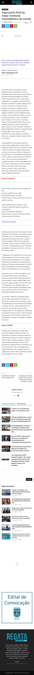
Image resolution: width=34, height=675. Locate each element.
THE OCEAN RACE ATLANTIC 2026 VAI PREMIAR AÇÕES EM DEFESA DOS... (21, 500)
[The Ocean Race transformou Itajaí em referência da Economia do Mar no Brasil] (6, 449)
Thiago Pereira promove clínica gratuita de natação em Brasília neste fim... (21, 535)
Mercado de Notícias (4, 450)
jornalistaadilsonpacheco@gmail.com (17, 663)
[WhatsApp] (15, 26)
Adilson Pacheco (8, 22)
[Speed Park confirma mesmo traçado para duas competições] (6, 519)
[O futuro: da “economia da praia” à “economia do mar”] (6, 411)
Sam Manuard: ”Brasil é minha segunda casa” (8, 376)
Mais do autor (21, 403)
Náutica (4, 413)
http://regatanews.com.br (17, 392)
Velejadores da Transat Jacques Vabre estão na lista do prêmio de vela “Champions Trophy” (25, 378)
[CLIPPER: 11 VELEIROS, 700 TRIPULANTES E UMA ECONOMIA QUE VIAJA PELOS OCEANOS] (6, 492)
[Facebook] (3, 26)
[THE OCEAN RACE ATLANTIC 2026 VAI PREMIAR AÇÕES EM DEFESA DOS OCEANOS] (6, 501)
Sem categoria (9, 6)
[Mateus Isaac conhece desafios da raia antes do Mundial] (6, 510)
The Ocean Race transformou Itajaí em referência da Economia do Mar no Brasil (21, 449)
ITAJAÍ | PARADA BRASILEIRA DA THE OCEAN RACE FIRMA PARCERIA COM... (22, 526)
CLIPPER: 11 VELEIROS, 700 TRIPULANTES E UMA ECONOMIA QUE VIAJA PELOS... (21, 491)
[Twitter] (7, 26)
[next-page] (6, 470)
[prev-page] (3, 470)
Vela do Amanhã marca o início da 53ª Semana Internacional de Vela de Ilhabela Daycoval (21, 419)
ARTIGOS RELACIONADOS (8, 403)
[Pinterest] (11, 26)
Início (3, 6)
